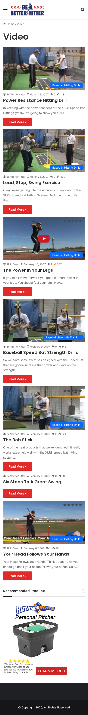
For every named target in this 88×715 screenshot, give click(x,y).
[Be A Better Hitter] (27, 9)
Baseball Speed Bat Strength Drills (40, 352)
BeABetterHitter (15, 94)
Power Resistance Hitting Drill (35, 100)
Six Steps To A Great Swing (32, 482)
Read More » (17, 122)
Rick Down (12, 264)
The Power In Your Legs (28, 270)
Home (10, 24)
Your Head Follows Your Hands (36, 554)
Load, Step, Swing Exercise (31, 183)
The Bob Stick (17, 440)
